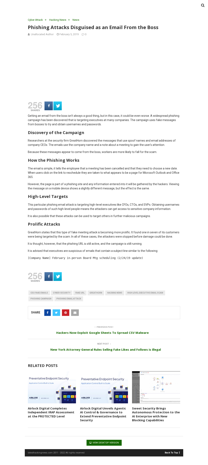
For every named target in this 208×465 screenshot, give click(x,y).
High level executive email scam (145, 293)
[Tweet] (57, 106)
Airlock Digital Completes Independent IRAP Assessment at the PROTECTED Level (51, 412)
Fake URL (79, 293)
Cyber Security (61, 293)
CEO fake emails (39, 293)
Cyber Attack (35, 19)
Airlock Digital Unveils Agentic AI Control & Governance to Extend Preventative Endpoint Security (103, 414)
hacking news (114, 293)
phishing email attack (68, 299)
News (76, 19)
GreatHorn (96, 293)
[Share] (48, 106)
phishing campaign (40, 299)
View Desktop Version (105, 442)
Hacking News (57, 19)
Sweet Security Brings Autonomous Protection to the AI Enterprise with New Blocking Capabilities (156, 414)
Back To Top (171, 452)
